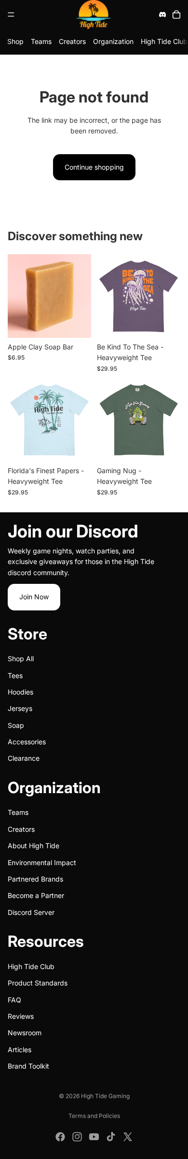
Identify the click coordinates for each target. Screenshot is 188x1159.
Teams (41, 41)
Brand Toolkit (28, 1066)
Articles (19, 1049)
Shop (15, 41)
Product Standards (37, 983)
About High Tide (33, 845)
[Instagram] (77, 1137)
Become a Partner (36, 895)
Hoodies (20, 692)
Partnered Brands (35, 879)
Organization (113, 41)
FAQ (14, 999)
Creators (72, 41)
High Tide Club (164, 41)
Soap (16, 725)
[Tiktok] (111, 1137)
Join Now (34, 597)
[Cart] (176, 14)
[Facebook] (60, 1137)
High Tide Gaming (105, 1096)
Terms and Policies (94, 1115)
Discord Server (31, 912)
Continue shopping (94, 167)
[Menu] (11, 14)
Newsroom (24, 1033)
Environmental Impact (42, 862)
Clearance (24, 758)
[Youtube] (94, 1137)
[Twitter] (128, 1137)
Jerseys (20, 708)
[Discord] (162, 14)
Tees (15, 675)
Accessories (27, 742)
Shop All (21, 658)
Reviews (21, 1016)
